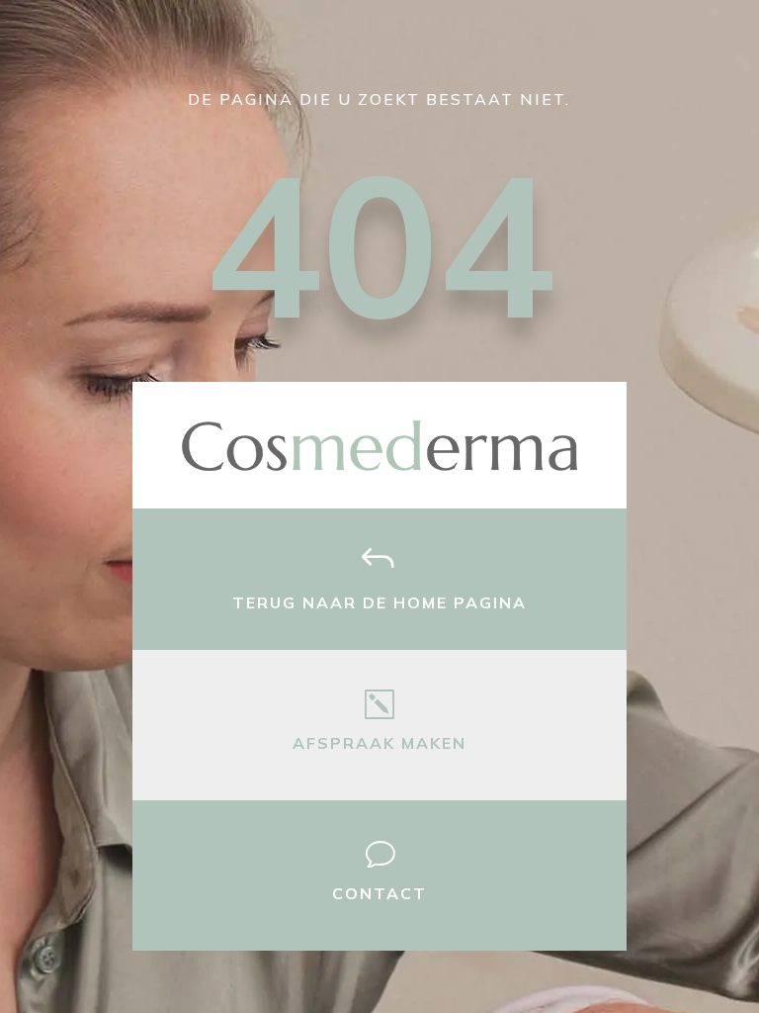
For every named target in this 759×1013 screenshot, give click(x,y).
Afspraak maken (379, 743)
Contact (379, 893)
